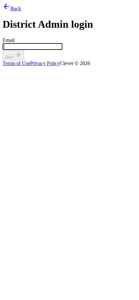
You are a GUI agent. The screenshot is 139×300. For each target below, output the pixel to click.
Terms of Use (16, 63)
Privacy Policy (45, 63)
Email (9, 40)
